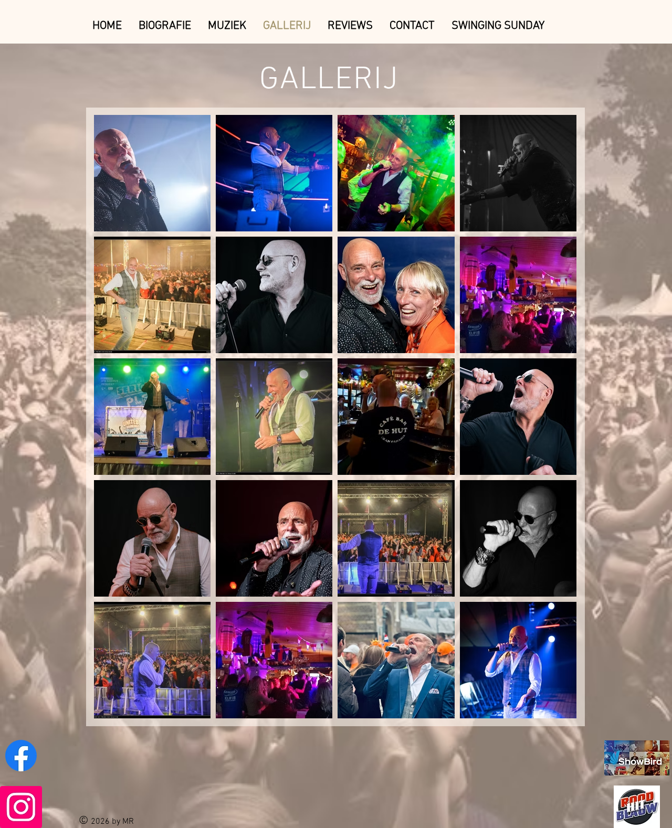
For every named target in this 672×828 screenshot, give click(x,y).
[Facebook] (21, 756)
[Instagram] (21, 807)
